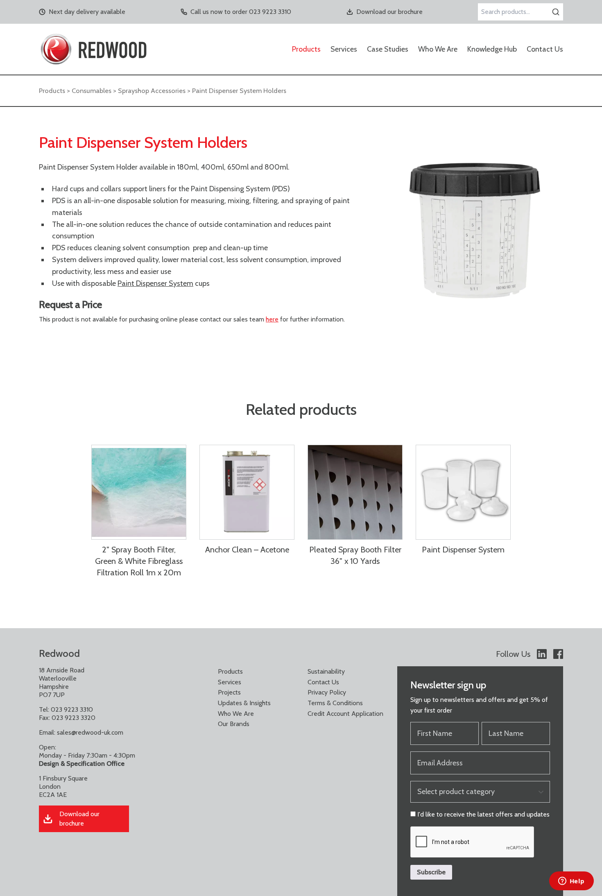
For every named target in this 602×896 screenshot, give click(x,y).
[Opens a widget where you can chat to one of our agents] (571, 881)
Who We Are (437, 49)
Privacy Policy (327, 692)
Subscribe (431, 872)
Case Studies (387, 49)
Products (306, 49)
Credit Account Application (345, 713)
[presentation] (472, 842)
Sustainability (326, 671)
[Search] (556, 12)
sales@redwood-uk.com (90, 732)
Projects (229, 692)
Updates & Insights (244, 703)
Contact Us (545, 49)
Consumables (91, 90)
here (272, 319)
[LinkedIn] (542, 654)
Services (343, 49)
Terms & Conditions (335, 703)
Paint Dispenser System (155, 283)
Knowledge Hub (492, 49)
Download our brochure (389, 12)
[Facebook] (558, 654)
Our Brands (233, 724)
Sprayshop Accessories (152, 90)
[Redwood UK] (93, 49)
